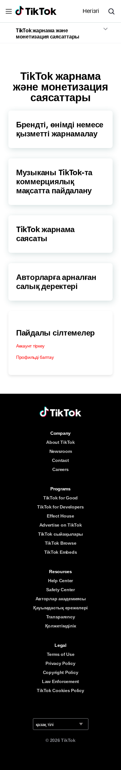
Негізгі (91, 11)
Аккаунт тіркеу (30, 345)
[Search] (113, 11)
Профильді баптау (35, 357)
